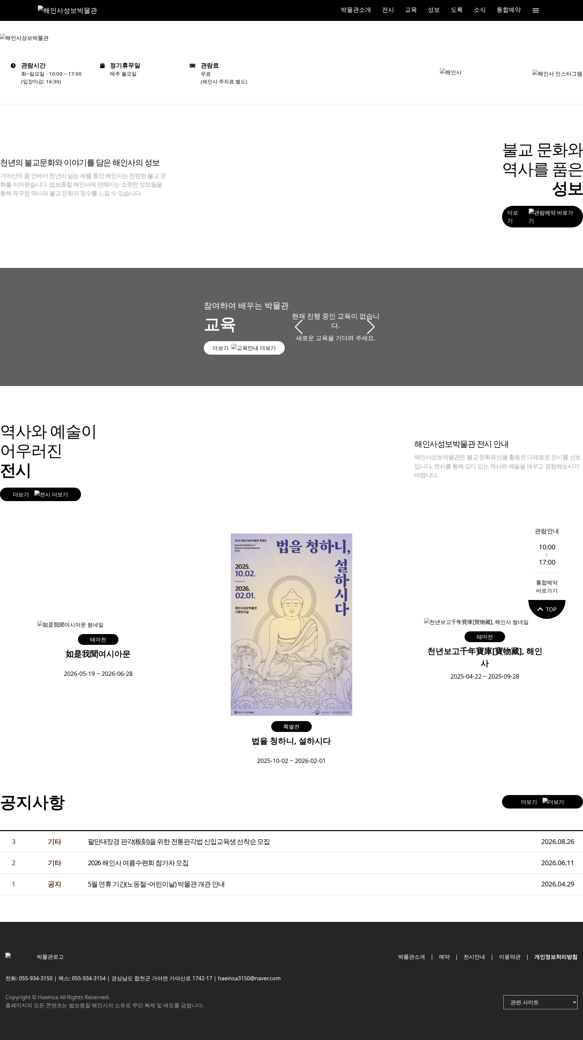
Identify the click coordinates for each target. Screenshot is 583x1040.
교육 (411, 9)
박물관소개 (356, 9)
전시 (388, 9)
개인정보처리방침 (556, 956)
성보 (434, 9)
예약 (444, 956)
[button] (371, 327)
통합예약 (509, 9)
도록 (457, 9)
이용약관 (510, 956)
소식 (480, 9)
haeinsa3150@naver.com (249, 978)
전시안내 (474, 956)
